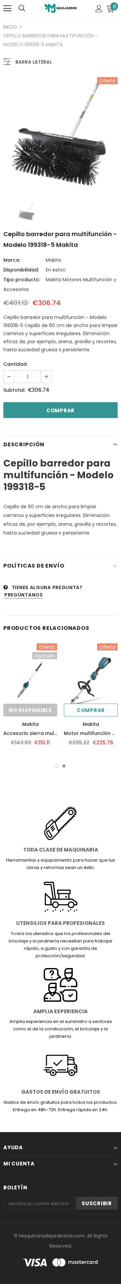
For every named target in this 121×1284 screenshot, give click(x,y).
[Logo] (60, 8)
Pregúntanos (23, 594)
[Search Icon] (21, 8)
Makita (53, 260)
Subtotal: (14, 390)
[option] (60, 134)
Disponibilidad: (21, 269)
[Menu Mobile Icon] (7, 8)
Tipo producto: (21, 279)
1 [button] (57, 766)
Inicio (10, 27)
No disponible (30, 710)
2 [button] (64, 766)
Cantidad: (15, 364)
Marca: (11, 260)
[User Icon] (99, 8)
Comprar (91, 710)
